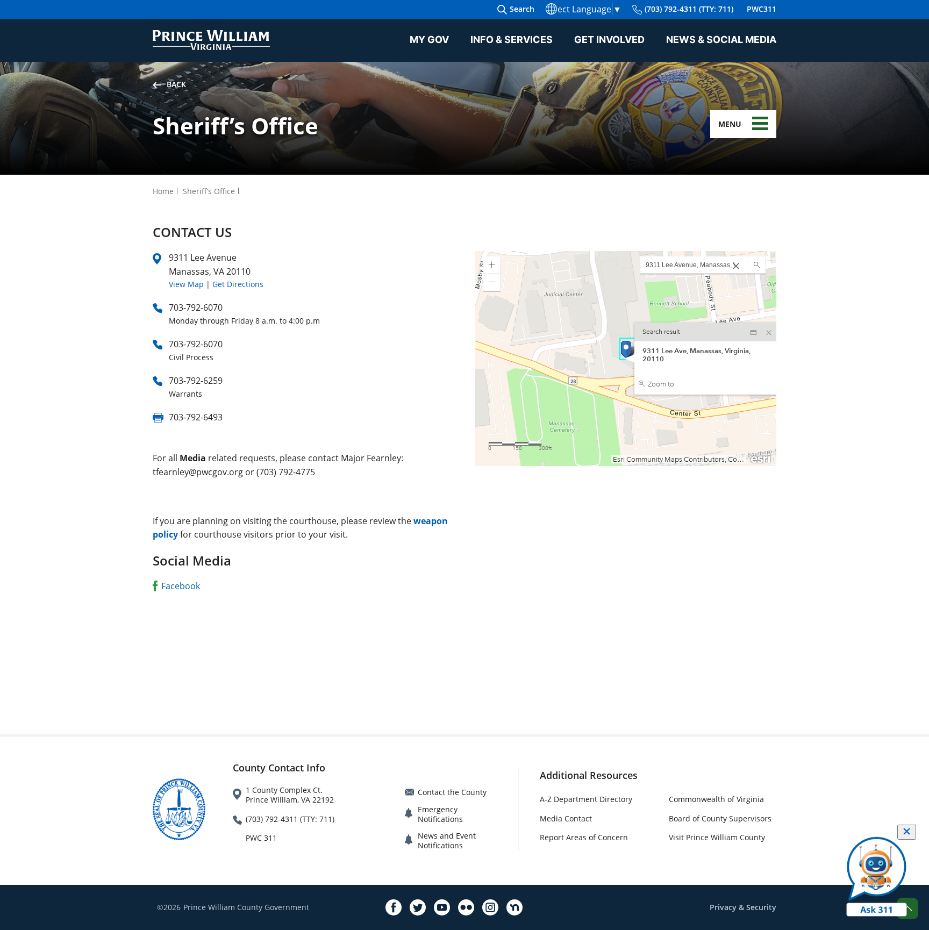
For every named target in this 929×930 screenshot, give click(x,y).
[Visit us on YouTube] (442, 907)
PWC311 (761, 9)
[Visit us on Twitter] (418, 907)
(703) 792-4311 (689, 9)
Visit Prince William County (717, 837)
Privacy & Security (743, 907)
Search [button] (522, 9)
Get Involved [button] (609, 39)
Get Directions (237, 284)
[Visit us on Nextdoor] (514, 907)
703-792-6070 (196, 307)
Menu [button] (729, 124)
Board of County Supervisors (720, 818)
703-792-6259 (196, 381)
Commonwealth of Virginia (716, 799)
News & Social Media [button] (721, 39)
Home (163, 191)
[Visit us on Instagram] (490, 907)
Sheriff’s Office (209, 191)
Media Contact (566, 818)
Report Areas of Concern (584, 837)
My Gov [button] (429, 39)
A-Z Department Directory (586, 799)
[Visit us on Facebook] (393, 907)
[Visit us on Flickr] (466, 907)
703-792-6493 (196, 417)
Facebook (180, 586)
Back (176, 84)
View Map (186, 284)
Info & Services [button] (511, 39)
